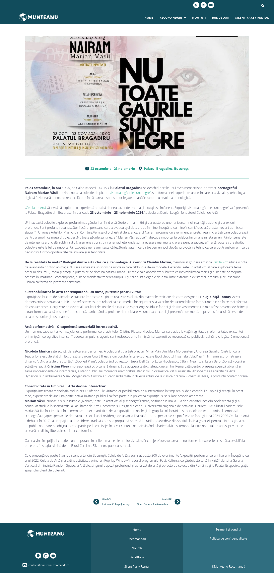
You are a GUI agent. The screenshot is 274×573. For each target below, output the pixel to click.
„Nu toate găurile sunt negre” (130, 192)
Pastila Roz (220, 262)
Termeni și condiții (228, 529)
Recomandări (171, 17)
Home (149, 17)
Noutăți (199, 17)
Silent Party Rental (252, 17)
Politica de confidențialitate (228, 538)
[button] (173, 17)
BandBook (220, 17)
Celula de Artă (36, 207)
